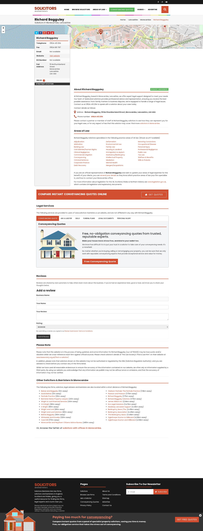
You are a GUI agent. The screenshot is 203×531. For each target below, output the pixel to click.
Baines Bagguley (47, 414)
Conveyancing (80, 157)
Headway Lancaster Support (119, 407)
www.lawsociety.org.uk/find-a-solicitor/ (52, 357)
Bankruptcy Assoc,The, (117, 409)
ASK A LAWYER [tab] (66, 218)
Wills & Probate (144, 160)
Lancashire (133, 19)
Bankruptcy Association (117, 412)
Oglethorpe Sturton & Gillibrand (121, 417)
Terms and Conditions (111, 495)
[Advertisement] (52, 150)
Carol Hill (44, 420)
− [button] (3, 31)
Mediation (110, 160)
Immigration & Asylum (115, 152)
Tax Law (141, 155)
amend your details (108, 175)
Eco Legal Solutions (115, 404)
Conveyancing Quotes (89, 502)
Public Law (142, 152)
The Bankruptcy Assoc (117, 414)
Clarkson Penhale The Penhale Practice (124, 391)
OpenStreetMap (190, 48)
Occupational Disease (147, 144)
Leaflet (182, 48)
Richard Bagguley (115, 396)
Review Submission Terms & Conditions (79, 331)
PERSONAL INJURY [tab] (124, 218)
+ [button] (3, 27)
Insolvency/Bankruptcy (115, 155)
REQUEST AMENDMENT (159, 89)
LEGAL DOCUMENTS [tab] (106, 218)
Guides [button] (140, 9)
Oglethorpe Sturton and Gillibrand (122, 420)
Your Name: (41, 303)
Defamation (111, 141)
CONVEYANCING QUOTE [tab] (47, 218)
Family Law (110, 147)
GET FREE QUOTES (187, 519)
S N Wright (45, 404)
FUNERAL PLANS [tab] (89, 218)
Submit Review (43, 337)
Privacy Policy (85, 505)
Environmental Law (113, 144)
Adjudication (79, 141)
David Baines (46, 393)
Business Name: (43, 295)
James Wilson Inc (115, 401)
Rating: (39, 323)
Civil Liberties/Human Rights (85, 149)
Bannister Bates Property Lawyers (54, 399)
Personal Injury (144, 147)
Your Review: (41, 311)
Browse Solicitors (81, 9)
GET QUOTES (156, 194)
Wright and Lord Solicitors (51, 412)
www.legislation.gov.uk (157, 182)
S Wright (44, 407)
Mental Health (111, 162)
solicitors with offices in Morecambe (82, 428)
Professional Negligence (148, 149)
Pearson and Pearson (116, 393)
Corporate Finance (81, 162)
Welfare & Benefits (145, 157)
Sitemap (105, 498)
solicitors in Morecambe (150, 123)
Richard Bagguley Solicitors (119, 399)
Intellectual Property (114, 157)
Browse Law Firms (87, 495)
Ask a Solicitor (86, 498)
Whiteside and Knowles (50, 417)
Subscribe (162, 492)
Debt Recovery (80, 165)
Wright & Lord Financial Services (54, 401)
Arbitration (78, 144)
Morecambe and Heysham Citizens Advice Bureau (61, 422)
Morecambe (145, 19)
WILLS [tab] (77, 218)
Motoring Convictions (147, 141)
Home (66, 9)
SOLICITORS (45, 9)
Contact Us (107, 505)
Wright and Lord (47, 409)
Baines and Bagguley (49, 391)
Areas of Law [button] (99, 9)
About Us (106, 491)
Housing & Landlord (114, 149)
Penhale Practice (48, 396)
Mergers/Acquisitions (114, 165)
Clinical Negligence (82, 152)
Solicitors (84, 491)
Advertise (152, 9)
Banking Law (79, 147)
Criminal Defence (81, 160)
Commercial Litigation (83, 155)
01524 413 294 (97, 116)
